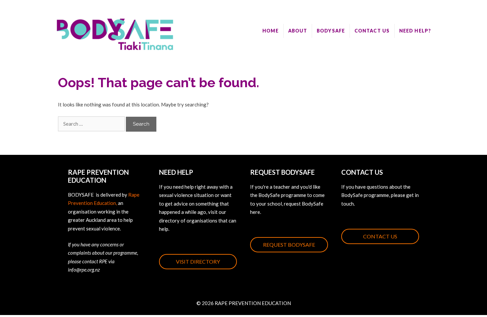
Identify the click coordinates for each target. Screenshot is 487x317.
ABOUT (297, 30)
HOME (270, 30)
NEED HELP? (415, 30)
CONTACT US (372, 30)
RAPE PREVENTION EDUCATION (253, 303)
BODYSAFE (331, 30)
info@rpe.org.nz (84, 270)
